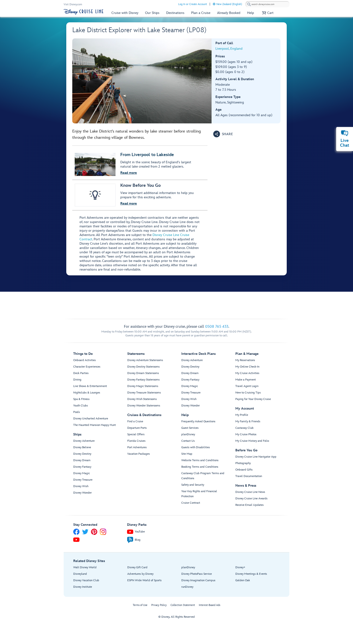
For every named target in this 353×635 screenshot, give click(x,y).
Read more (128, 173)
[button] (267, 13)
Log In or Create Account (192, 4)
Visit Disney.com (73, 4)
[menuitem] (214, 4)
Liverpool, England (229, 49)
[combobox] (267, 4)
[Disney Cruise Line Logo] (83, 12)
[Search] (249, 4)
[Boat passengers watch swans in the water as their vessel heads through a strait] (142, 80)
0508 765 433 (216, 326)
